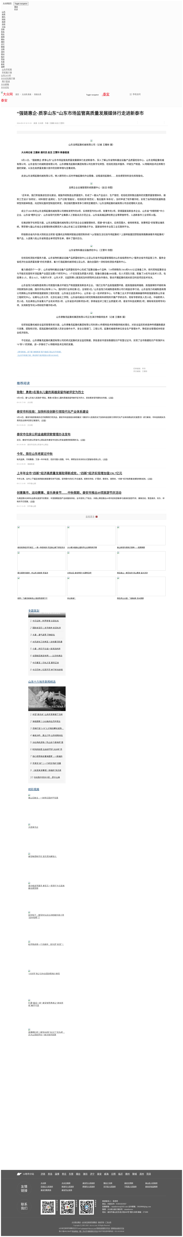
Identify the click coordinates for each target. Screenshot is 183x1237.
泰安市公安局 (67, 1190)
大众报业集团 (76, 1222)
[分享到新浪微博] (148, 122)
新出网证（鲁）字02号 (79, 1231)
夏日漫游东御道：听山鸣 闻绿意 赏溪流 (32, 573)
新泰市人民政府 (68, 1187)
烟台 (2, 39)
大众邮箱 (5, 84)
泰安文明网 (128, 1183)
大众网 (43, 1183)
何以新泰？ (71, 598)
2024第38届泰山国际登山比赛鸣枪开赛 (82, 547)
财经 (3, 19)
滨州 (2, 52)
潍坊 (2, 42)
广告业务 (108, 1222)
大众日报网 (66, 1183)
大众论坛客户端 (8, 78)
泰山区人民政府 (151, 1183)
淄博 (2, 67)
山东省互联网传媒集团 (89, 1222)
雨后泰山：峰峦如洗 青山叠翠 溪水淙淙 (132, 573)
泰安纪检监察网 (151, 1187)
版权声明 (101, 1222)
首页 (17, 94)
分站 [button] (3, 27)
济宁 (2, 44)
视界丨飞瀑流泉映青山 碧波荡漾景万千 (32, 598)
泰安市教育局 (46, 1190)
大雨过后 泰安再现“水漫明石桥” (79, 573)
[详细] (110, 398)
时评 (16, 9)
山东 (3, 12)
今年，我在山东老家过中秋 (35, 453)
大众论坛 (5, 87)
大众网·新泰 (26, 94)
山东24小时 (6, 75)
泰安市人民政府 (89, 1183)
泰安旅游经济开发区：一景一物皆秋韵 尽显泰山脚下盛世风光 (41, 547)
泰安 (2, 64)
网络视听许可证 (92, 1231)
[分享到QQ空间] (154, 122)
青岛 (2, 32)
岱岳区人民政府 (47, 1187)
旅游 (3, 22)
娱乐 (3, 17)
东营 (2, 62)
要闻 (16, 7)
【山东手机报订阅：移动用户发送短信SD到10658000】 (38, 355)
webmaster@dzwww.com (88, 1228)
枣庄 (2, 34)
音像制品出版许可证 (117, 1228)
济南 (2, 29)
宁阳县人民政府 (130, 1187)
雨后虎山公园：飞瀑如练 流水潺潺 (130, 598)
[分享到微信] (141, 122)
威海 (2, 37)
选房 (3, 24)
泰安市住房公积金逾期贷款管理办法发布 (44, 434)
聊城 (2, 47)
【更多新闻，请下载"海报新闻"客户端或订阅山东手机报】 (39, 352)
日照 (2, 49)
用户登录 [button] (6, 81)
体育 (3, 14)
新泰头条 (37, 94)
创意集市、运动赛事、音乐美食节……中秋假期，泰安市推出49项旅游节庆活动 (69, 492)
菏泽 (2, 59)
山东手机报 (7, 69)
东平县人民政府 (109, 1187)
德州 (2, 54)
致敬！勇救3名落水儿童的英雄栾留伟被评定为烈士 (50, 392)
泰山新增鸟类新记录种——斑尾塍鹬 (131, 547)
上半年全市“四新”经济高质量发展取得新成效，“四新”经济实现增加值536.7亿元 (69, 473)
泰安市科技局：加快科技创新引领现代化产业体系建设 (53, 411)
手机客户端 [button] (7, 72)
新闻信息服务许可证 (103, 1228)
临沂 (2, 57)
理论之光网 (107, 1183)
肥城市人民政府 (89, 1187)
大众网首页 (7, 3)
